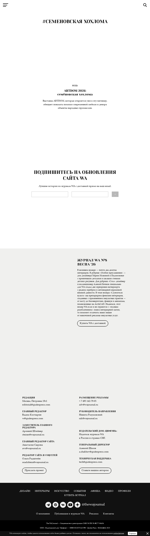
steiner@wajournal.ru (33, 435)
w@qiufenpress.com (32, 418)
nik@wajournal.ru (88, 418)
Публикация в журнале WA (69, 514)
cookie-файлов (118, 533)
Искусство (61, 491)
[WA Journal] (75, 5)
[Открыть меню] (5, 5)
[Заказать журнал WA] (48, 290)
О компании (43, 514)
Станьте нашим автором (95, 470)
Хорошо (132, 533)
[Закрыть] (147, 533)
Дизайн (24, 491)
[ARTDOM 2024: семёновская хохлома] (75, 58)
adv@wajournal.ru (88, 405)
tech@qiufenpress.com (90, 462)
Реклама (93, 514)
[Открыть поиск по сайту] (145, 5)
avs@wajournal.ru (31, 448)
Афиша (95, 491)
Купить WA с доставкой (93, 323)
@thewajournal (93, 504)
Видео (109, 491)
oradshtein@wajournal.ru (35, 462)
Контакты (108, 514)
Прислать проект (34, 470)
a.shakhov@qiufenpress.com (94, 452)
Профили (124, 491)
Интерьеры (42, 491)
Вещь (75, 86)
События (80, 491)
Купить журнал (75, 495)
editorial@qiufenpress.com (36, 405)
